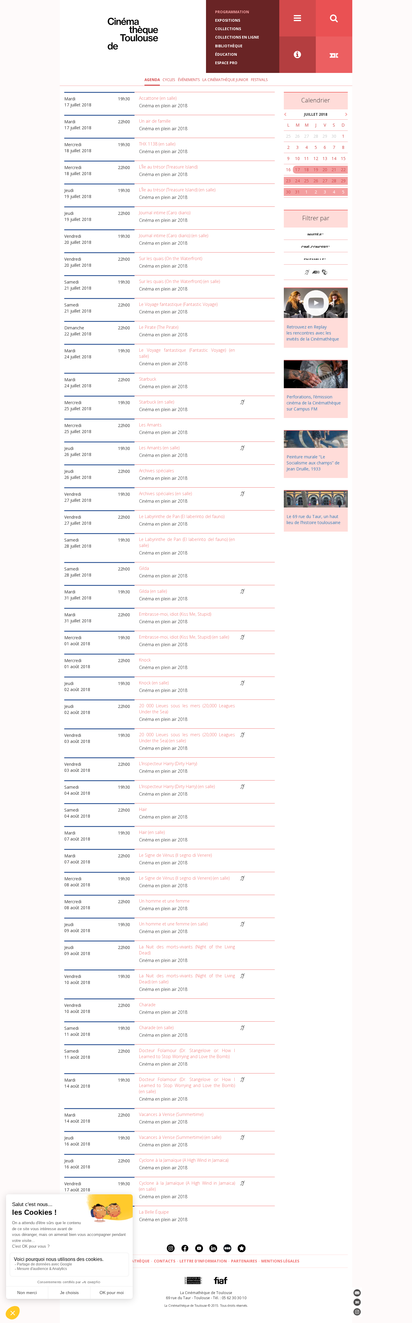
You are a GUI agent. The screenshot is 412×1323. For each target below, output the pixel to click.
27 (306, 136)
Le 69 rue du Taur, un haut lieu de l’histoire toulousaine (314, 519)
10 (297, 158)
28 (315, 136)
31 (297, 192)
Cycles (169, 79)
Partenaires (244, 1261)
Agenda (152, 79)
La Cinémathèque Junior (225, 79)
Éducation (226, 54)
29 (324, 136)
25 (288, 136)
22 (343, 169)
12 (315, 158)
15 (343, 158)
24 (297, 181)
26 (297, 136)
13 (324, 158)
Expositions (227, 20)
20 (324, 169)
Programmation (232, 11)
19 (315, 169)
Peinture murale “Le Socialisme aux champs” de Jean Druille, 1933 (313, 463)
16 (288, 169)
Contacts (164, 1261)
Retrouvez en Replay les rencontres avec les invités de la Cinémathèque (313, 333)
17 (297, 169)
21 (333, 169)
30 (333, 136)
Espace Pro (226, 62)
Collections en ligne (237, 37)
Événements (189, 79)
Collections (228, 28)
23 (288, 181)
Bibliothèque (228, 46)
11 (306, 158)
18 (306, 169)
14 (333, 158)
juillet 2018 (315, 114)
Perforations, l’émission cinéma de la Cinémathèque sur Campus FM (314, 403)
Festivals (259, 79)
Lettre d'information (203, 1261)
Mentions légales (280, 1261)
